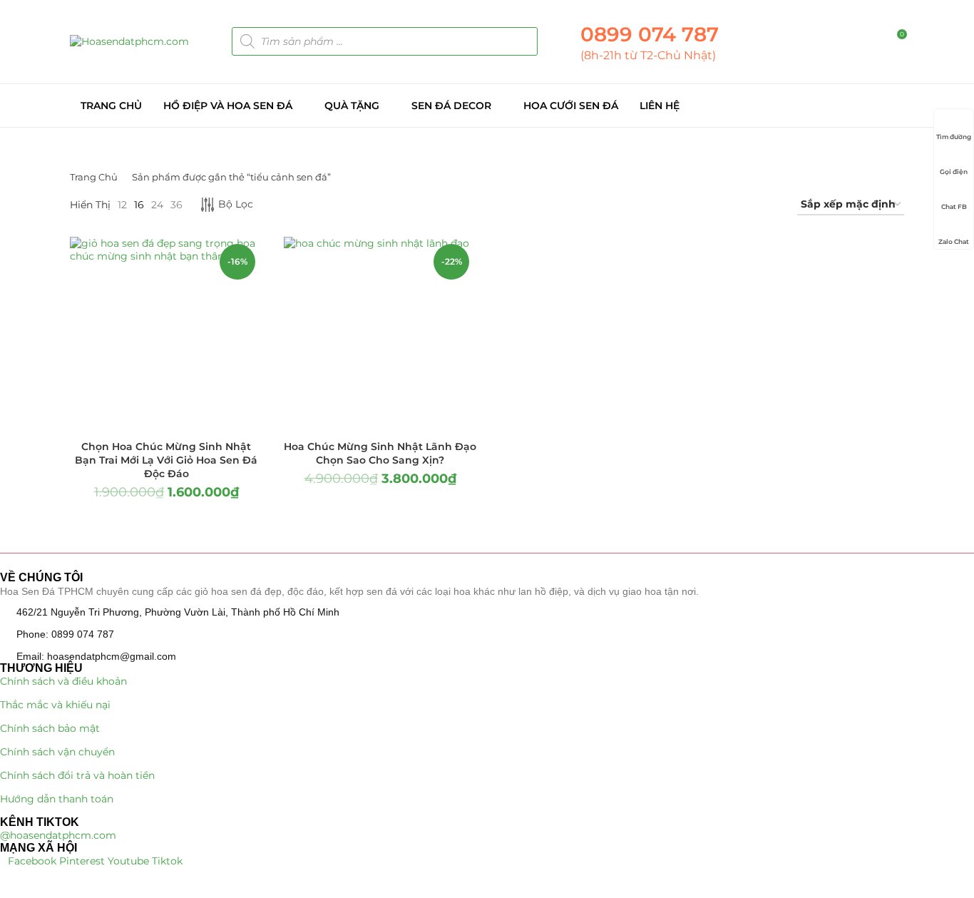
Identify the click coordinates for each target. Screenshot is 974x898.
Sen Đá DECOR (451, 105)
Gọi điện (954, 171)
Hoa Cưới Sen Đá (570, 105)
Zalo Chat (953, 241)
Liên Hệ (660, 105)
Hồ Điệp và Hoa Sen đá (227, 105)
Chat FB (954, 206)
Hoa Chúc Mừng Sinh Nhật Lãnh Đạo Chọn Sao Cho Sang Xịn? (380, 453)
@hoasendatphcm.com (58, 835)
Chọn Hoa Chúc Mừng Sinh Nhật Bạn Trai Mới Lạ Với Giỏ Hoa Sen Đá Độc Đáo (166, 460)
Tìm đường (953, 137)
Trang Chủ (111, 105)
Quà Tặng (351, 105)
